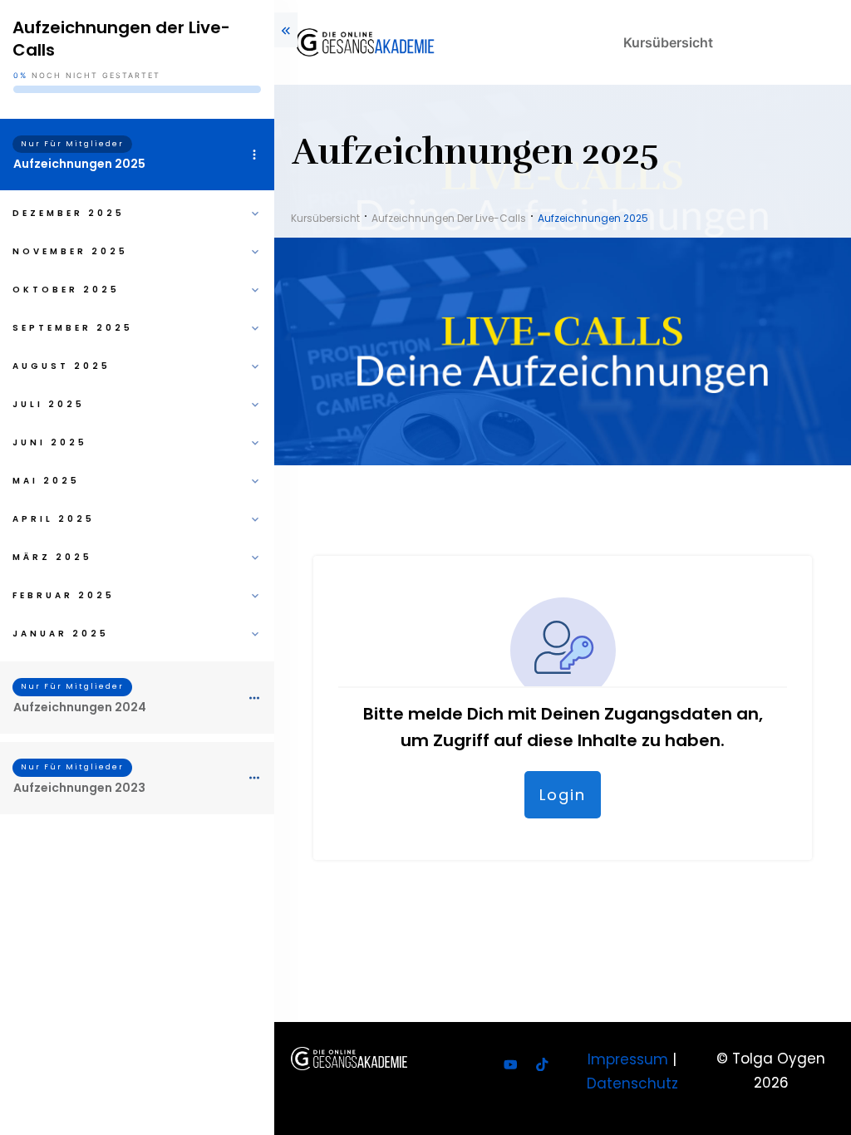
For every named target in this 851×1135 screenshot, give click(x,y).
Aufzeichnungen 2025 (79, 163)
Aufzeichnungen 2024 (79, 707)
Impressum (628, 1059)
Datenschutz (632, 1083)
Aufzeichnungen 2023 (79, 787)
